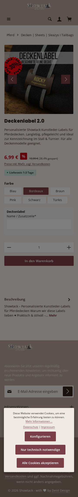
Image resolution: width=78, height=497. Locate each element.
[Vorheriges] (12, 79)
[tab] (38, 307)
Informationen (16, 406)
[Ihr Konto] (59, 19)
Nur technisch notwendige (40, 450)
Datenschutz (30, 427)
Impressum (48, 427)
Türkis (57, 200)
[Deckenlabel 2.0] (38, 79)
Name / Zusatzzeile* (21, 216)
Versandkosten (15, 476)
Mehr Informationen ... (39, 421)
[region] (39, 79)
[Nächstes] (65, 79)
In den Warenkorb (39, 261)
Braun (60, 191)
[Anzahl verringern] (9, 247)
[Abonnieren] (68, 391)
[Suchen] (50, 19)
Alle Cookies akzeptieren (40, 463)
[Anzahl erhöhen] (69, 247)
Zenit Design (61, 490)
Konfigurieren (40, 436)
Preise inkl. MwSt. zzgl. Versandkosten (27, 164)
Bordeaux (36, 191)
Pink (13, 200)
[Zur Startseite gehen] (39, 6)
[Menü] (8, 19)
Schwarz (34, 200)
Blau (13, 191)
